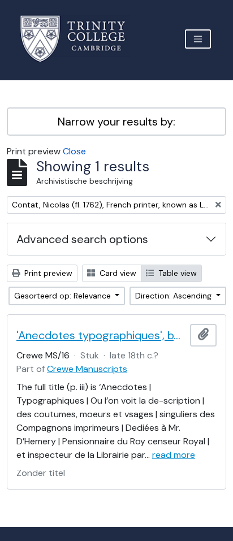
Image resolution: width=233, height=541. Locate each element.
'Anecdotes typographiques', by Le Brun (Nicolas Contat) (100, 335)
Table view (176, 273)
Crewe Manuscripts (87, 369)
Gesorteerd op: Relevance (63, 296)
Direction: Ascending (174, 296)
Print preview (47, 273)
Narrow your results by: (116, 121)
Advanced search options (82, 239)
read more (173, 455)
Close (74, 151)
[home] (79, 38)
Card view (116, 273)
